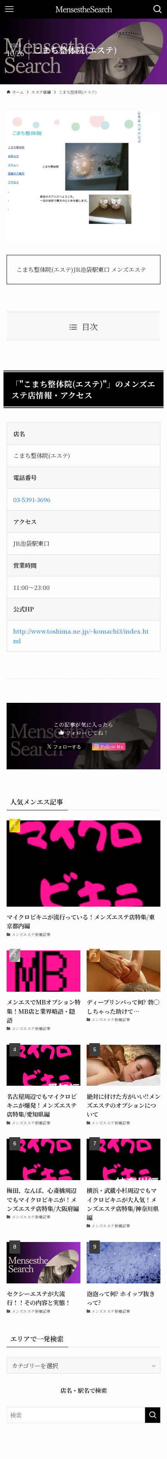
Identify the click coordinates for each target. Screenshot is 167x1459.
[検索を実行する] (152, 1415)
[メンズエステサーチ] (83, 9)
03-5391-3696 (31, 499)
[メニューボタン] (9, 9)
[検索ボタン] (157, 9)
